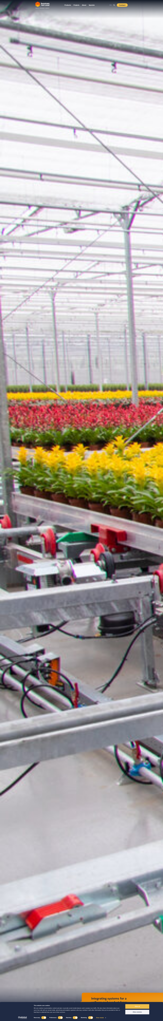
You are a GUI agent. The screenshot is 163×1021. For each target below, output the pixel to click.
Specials (92, 5)
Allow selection (137, 1012)
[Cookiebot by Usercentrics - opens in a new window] (22, 1017)
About (84, 5)
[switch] (60, 1017)
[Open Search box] (114, 5)
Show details (100, 1017)
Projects (76, 5)
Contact (122, 5)
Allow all (137, 1006)
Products (68, 5)
